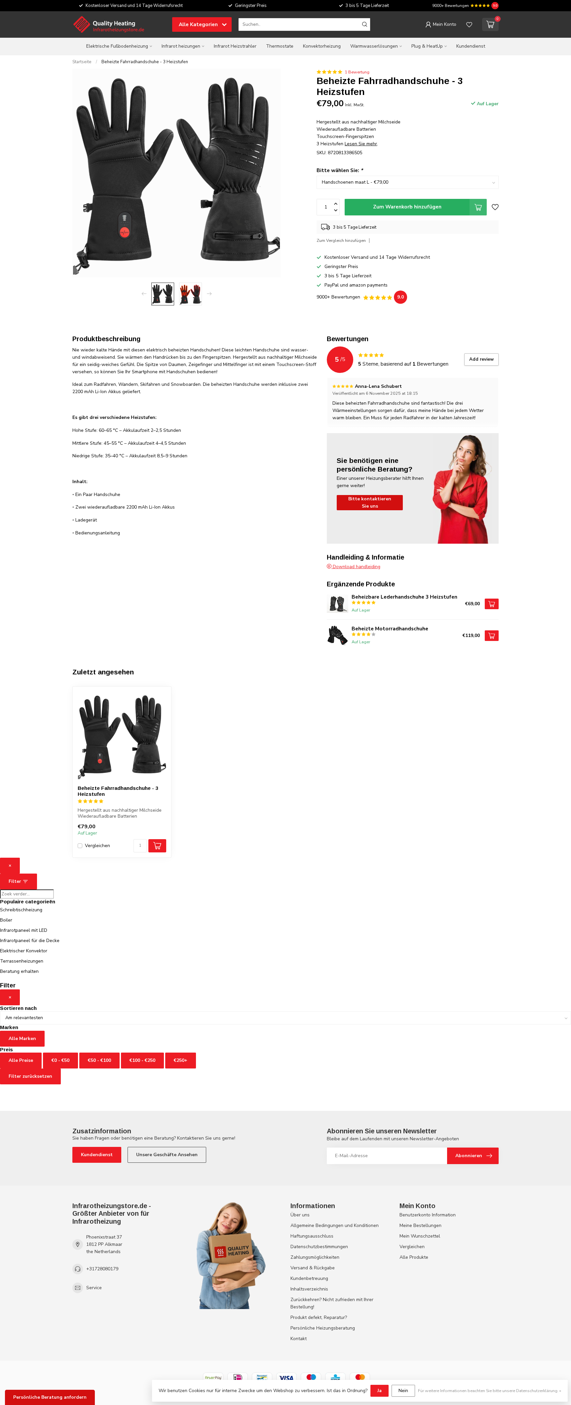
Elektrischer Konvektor (23, 951)
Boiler (6, 920)
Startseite (82, 62)
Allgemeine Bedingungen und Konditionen (334, 1225)
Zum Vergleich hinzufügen (341, 240)
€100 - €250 (142, 1060)
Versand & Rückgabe (312, 1268)
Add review (481, 359)
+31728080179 (102, 1269)
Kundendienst (470, 46)
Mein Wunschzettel (420, 1236)
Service (94, 1288)
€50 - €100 (99, 1060)
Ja (379, 1390)
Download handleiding (355, 567)
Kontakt (298, 1339)
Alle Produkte (414, 1257)
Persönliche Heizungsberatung (322, 1328)
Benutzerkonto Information (428, 1215)
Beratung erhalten (19, 971)
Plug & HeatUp (427, 46)
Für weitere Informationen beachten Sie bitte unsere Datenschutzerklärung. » (489, 1390)
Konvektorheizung (322, 46)
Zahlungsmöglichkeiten (314, 1257)
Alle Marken (22, 1038)
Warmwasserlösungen (374, 46)
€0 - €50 (60, 1060)
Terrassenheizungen (21, 961)
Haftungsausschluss (311, 1236)
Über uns (300, 1215)
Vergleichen (97, 845)
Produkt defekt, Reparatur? (318, 1317)
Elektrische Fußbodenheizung (117, 46)
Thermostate (279, 46)
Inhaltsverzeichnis (309, 1289)
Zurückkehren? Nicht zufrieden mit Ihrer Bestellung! (331, 1303)
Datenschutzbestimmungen (319, 1247)
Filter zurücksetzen (30, 1076)
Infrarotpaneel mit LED (23, 930)
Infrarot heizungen (181, 46)
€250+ (180, 1060)
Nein (403, 1390)
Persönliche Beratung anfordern (50, 1397)
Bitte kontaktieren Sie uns (369, 502)
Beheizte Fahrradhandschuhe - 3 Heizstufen (144, 62)
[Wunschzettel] (469, 24)
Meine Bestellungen (420, 1225)
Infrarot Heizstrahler (235, 46)
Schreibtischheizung (21, 910)
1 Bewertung (357, 72)
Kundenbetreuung (309, 1278)
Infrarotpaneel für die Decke (29, 940)
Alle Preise (21, 1060)
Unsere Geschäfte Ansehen (167, 1155)
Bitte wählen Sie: (340, 170)
